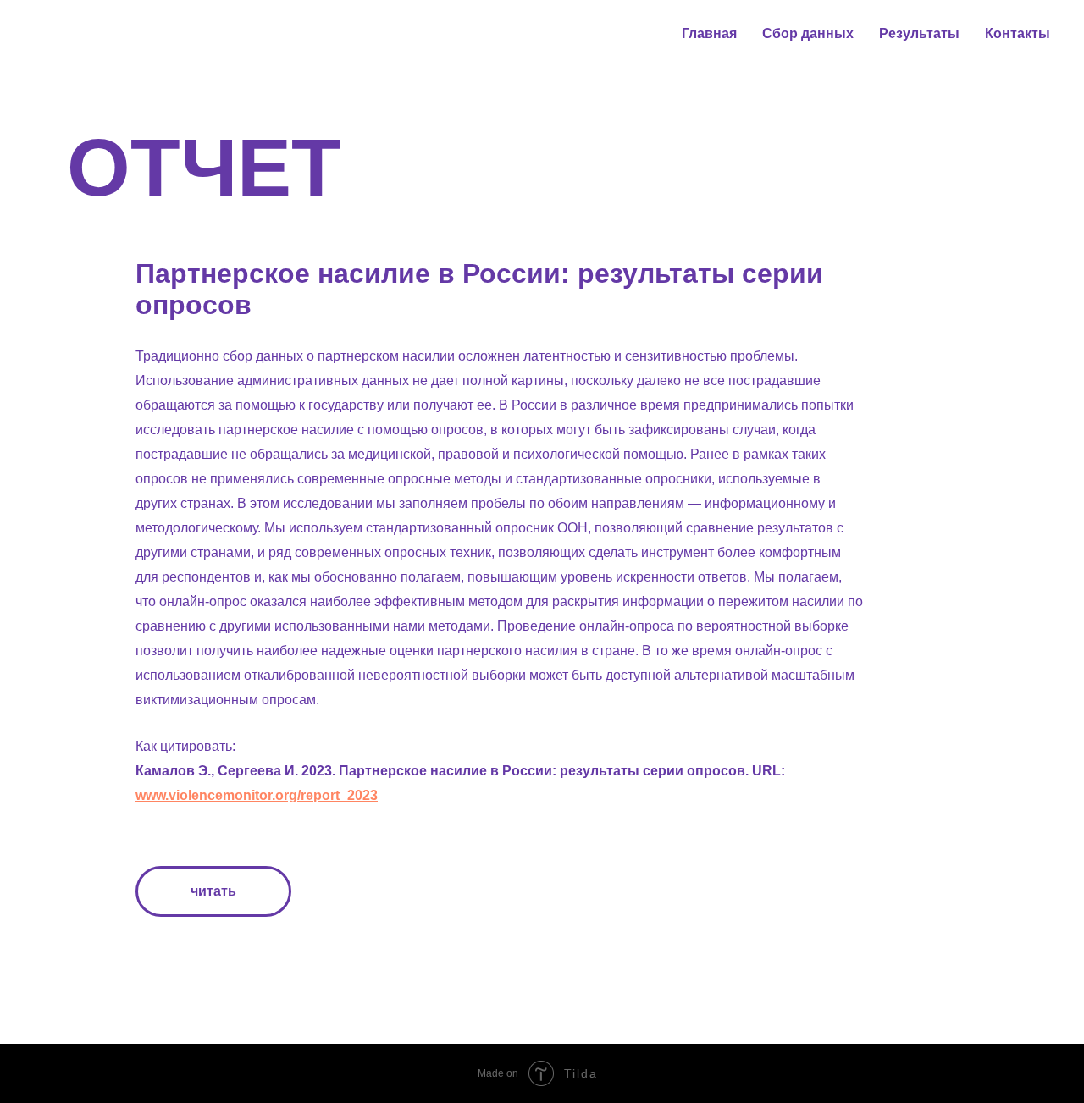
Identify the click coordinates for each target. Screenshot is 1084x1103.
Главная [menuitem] (709, 33)
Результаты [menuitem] (919, 33)
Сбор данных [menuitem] (808, 33)
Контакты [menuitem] (1017, 33)
